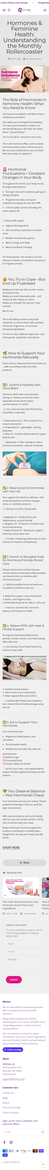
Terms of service (11, 1112)
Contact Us (8, 1093)
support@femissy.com (14, 1079)
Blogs (5, 1097)
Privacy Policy (20, 933)
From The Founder (12, 1107)
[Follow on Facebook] (4, 1142)
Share (26, 862)
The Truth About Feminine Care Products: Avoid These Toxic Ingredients (20, 905)
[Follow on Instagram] (11, 1142)
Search (6, 1102)
